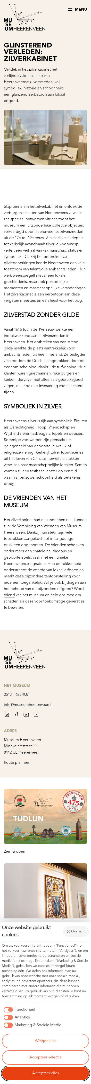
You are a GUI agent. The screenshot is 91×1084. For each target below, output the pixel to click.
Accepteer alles (45, 1073)
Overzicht (78, 931)
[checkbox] (18, 1010)
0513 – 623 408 (16, 695)
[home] (24, 18)
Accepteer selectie (45, 1057)
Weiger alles (45, 1041)
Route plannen (16, 763)
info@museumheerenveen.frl (29, 705)
